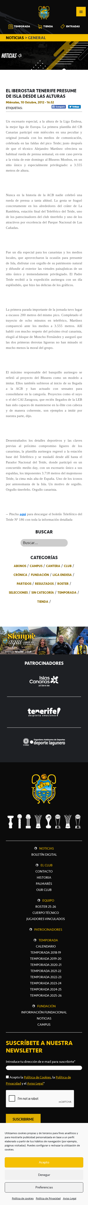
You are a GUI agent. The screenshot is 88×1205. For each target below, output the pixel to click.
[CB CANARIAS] (44, 3)
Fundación (40, 574)
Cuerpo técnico (45, 912)
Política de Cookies (37, 1077)
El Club (47, 865)
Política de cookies (23, 1198)
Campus (36, 565)
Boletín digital (44, 854)
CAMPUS (44, 1024)
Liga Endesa (62, 574)
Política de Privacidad (48, 1198)
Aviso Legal (69, 1198)
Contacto (44, 871)
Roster (63, 583)
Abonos (20, 565)
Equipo (48, 900)
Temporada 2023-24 (45, 983)
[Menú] (81, 11)
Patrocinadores (48, 929)
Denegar (44, 1175)
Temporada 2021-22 (45, 971)
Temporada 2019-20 (45, 958)
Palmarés (44, 883)
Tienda (42, 601)
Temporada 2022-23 (45, 977)
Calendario (46, 946)
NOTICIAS (15, 38)
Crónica (20, 574)
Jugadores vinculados (45, 919)
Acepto (44, 1162)
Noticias (46, 848)
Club (68, 565)
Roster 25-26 (45, 906)
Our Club (44, 889)
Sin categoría (42, 592)
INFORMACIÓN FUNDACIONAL (44, 1012)
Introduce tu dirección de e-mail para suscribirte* (40, 1061)
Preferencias (44, 1187)
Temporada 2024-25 (46, 989)
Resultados (44, 583)
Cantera (53, 565)
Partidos (24, 583)
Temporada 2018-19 (45, 952)
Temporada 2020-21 (45, 965)
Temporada (67, 592)
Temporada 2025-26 (46, 995)
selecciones (18, 592)
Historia (44, 877)
